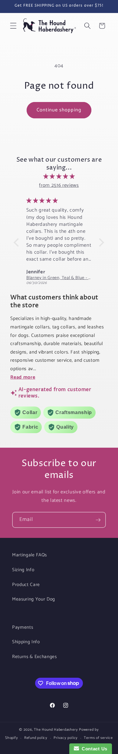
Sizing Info (23, 570)
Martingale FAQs (29, 555)
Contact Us (93, 748)
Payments (22, 627)
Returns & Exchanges (34, 656)
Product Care (26, 584)
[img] (58, 176)
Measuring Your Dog (33, 599)
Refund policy (36, 738)
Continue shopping (59, 110)
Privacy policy (66, 738)
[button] (13, 25)
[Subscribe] (98, 520)
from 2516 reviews (59, 185)
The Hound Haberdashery (56, 730)
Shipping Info (26, 642)
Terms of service (98, 738)
